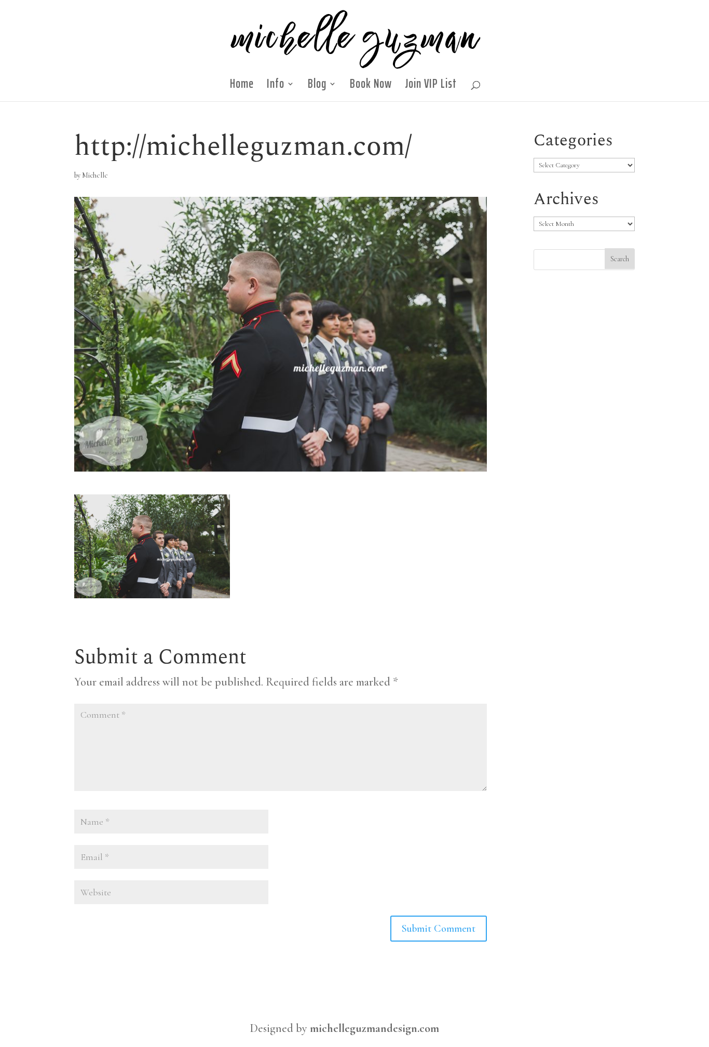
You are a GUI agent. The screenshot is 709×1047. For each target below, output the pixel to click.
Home (242, 86)
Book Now (371, 86)
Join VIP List (431, 86)
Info (275, 86)
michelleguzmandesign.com (374, 1028)
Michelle (95, 175)
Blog (317, 86)
